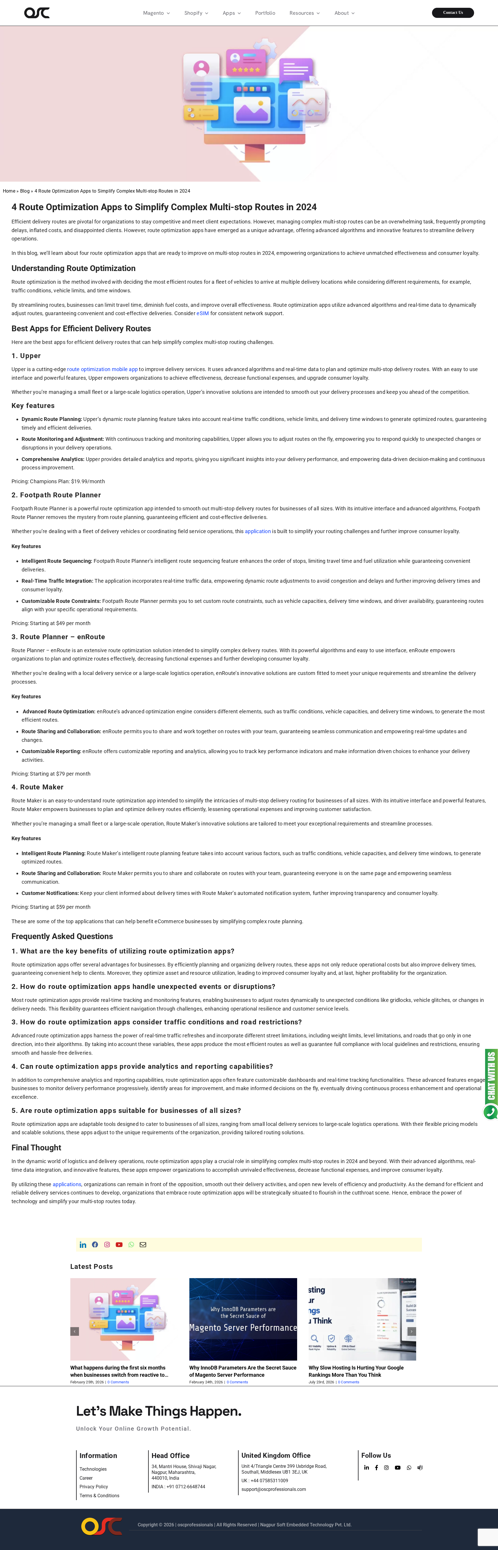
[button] (74, 1331)
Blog (25, 191)
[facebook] (95, 1244)
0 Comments (118, 1382)
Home (9, 191)
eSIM (203, 313)
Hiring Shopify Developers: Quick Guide (354, 1368)
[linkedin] (83, 1244)
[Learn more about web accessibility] (49, 12)
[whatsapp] (131, 1244)
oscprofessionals (196, 1525)
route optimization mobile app (102, 369)
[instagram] (107, 1244)
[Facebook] (376, 1468)
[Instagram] (386, 1468)
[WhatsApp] (409, 1468)
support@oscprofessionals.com (274, 1489)
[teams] (420, 1468)
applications (67, 1184)
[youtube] (119, 1244)
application (258, 531)
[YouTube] (398, 1468)
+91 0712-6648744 (186, 1486)
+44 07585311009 (269, 1480)
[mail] (143, 1244)
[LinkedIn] (366, 1468)
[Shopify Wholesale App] (448, 12)
